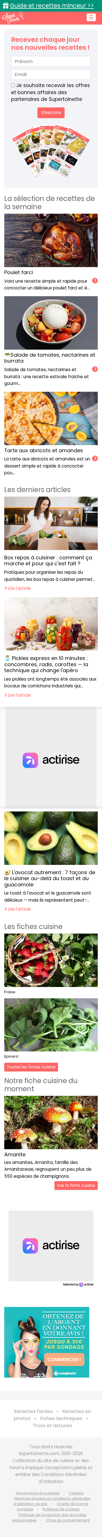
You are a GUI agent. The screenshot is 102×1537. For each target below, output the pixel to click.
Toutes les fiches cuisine (31, 1067)
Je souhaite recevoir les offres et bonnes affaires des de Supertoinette (50, 92)
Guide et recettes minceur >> (52, 5)
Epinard (11, 1056)
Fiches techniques (61, 1418)
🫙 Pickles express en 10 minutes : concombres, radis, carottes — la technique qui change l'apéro (46, 664)
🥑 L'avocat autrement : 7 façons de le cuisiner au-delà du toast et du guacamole (49, 878)
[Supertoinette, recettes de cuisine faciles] (13, 17)
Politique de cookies (61, 1509)
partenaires (25, 99)
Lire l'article (19, 588)
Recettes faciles (33, 1411)
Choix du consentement (68, 1520)
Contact (76, 1493)
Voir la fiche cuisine (76, 1185)
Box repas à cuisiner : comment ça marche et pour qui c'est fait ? (48, 560)
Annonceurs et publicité (38, 1493)
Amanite (15, 1154)
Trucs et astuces (52, 1425)
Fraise (9, 992)
